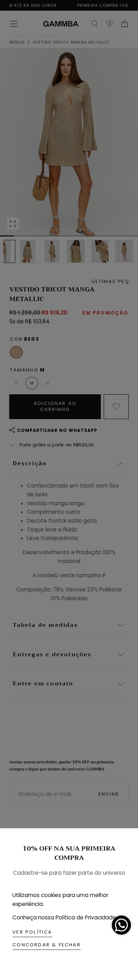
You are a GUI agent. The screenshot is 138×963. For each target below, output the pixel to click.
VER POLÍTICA (32, 932)
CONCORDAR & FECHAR (46, 944)
